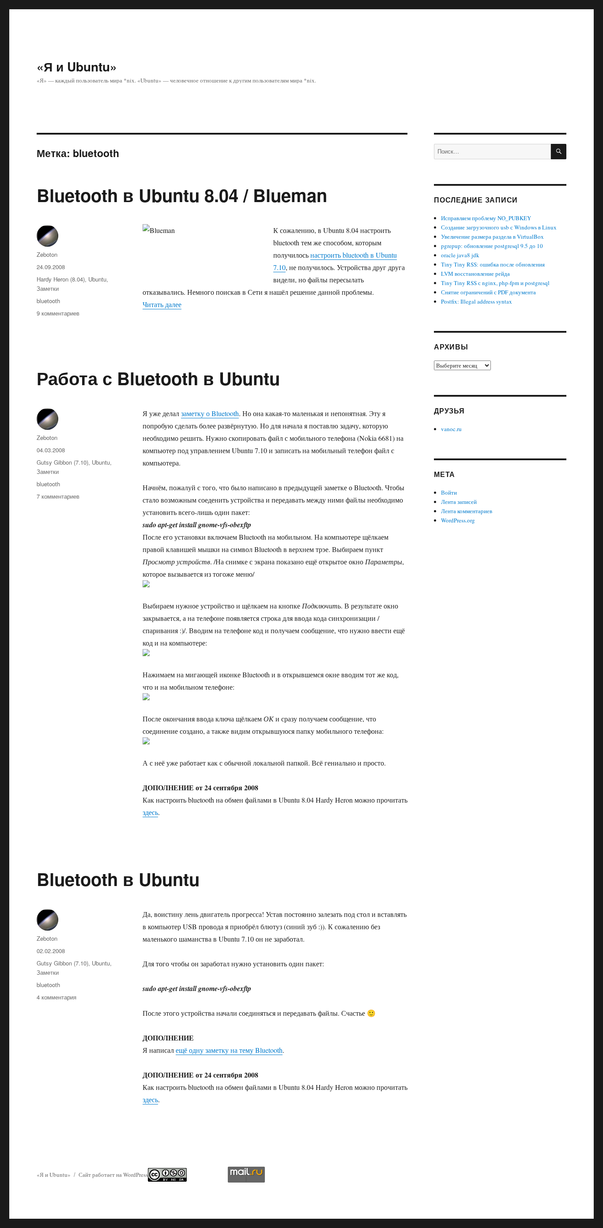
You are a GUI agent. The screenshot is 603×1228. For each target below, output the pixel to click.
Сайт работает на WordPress (113, 1175)
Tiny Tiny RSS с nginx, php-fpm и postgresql (495, 283)
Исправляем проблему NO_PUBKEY (486, 218)
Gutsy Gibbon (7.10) (62, 462)
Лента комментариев (466, 511)
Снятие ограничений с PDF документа (488, 292)
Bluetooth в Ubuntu (118, 878)
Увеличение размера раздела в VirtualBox (492, 236)
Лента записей (459, 502)
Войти (449, 492)
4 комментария (56, 997)
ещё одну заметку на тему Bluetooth (229, 1050)
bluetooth (48, 301)
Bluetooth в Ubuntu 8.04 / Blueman (182, 194)
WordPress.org (458, 520)
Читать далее (162, 304)
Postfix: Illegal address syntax (476, 301)
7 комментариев (58, 496)
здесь (150, 812)
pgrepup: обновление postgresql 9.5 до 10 (492, 246)
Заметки (48, 288)
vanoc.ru (451, 429)
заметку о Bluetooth (210, 413)
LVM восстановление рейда (475, 274)
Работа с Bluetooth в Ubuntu (158, 378)
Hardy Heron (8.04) (61, 279)
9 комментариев (58, 313)
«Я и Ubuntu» (77, 66)
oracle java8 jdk (460, 255)
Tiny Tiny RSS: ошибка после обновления (493, 264)
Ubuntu (97, 279)
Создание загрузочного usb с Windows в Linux (499, 227)
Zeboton (47, 254)
